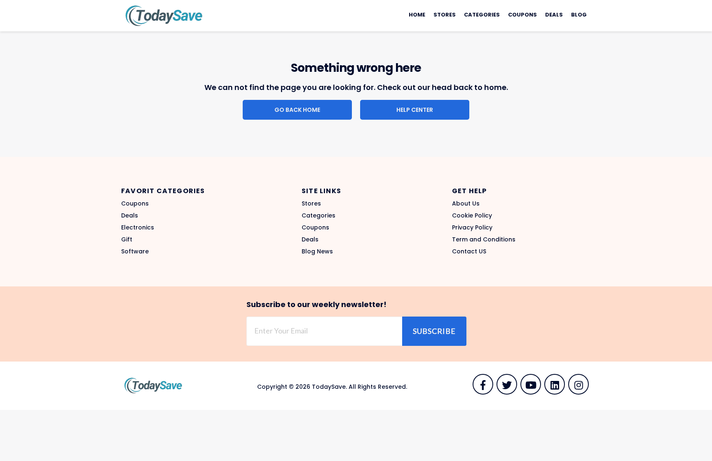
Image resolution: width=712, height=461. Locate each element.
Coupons (522, 15)
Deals (554, 15)
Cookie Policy (472, 215)
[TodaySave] (162, 15)
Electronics (137, 227)
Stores (444, 15)
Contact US (469, 251)
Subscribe (434, 331)
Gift (126, 239)
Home (417, 15)
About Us (466, 203)
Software (135, 251)
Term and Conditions (483, 239)
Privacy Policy (472, 227)
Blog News (317, 251)
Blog (579, 15)
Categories (482, 15)
